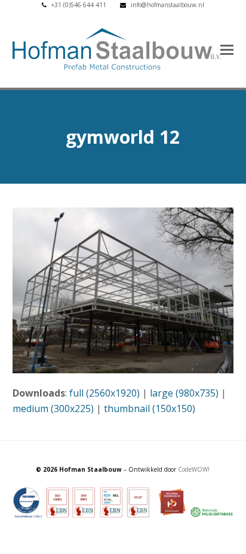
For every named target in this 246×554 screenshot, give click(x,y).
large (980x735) (184, 393)
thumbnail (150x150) (149, 408)
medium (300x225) (53, 408)
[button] (226, 49)
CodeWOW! (194, 469)
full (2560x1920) (104, 393)
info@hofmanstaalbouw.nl (167, 5)
